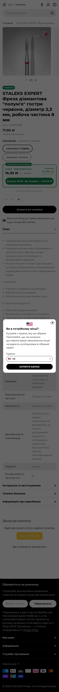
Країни (10, 353)
